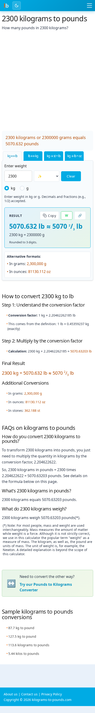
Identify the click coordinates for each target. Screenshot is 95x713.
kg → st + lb (53, 156)
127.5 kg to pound (22, 636)
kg (13, 188)
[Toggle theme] (16, 5)
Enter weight (15, 165)
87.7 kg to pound (21, 628)
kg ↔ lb (12, 156)
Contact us (29, 694)
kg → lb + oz (74, 156)
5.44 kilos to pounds (23, 653)
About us (11, 694)
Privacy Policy (51, 694)
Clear (71, 176)
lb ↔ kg (33, 156)
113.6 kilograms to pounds (28, 645)
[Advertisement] (47, 81)
